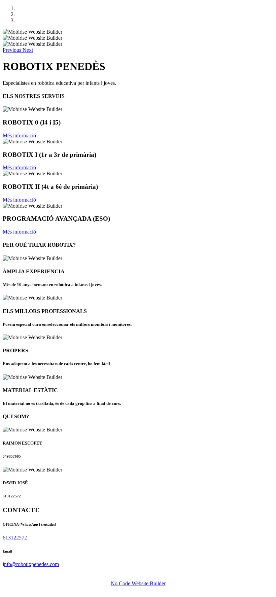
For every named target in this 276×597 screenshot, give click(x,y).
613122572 (15, 537)
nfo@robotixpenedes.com (31, 564)
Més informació (19, 135)
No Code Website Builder (138, 583)
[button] (13, 50)
